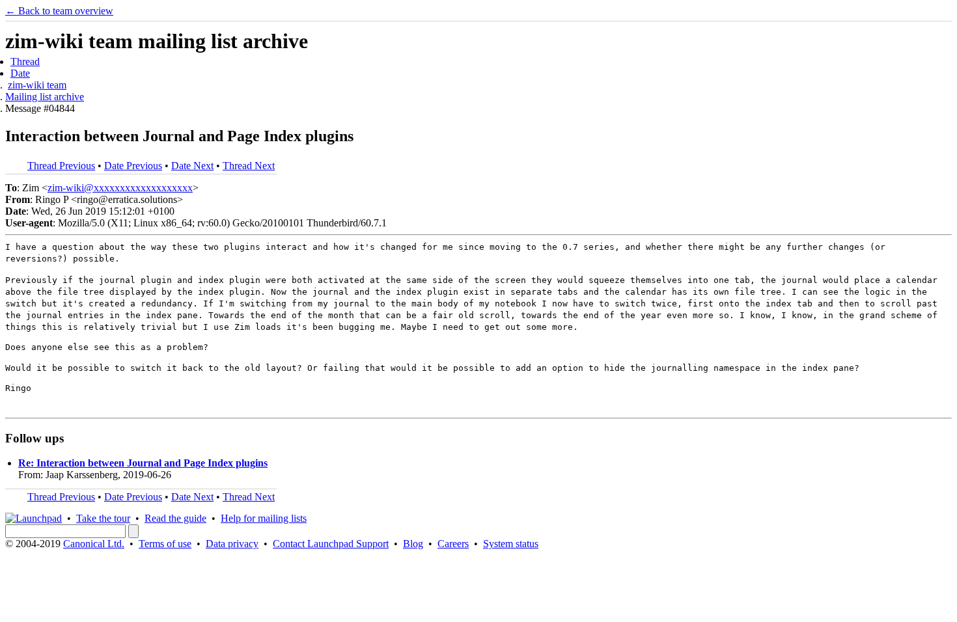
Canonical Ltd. (93, 543)
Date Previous (133, 165)
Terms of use (165, 543)
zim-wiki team (37, 84)
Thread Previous (61, 165)
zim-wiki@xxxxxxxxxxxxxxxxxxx (120, 187)
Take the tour (103, 518)
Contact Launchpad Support (331, 543)
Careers (453, 543)
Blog (413, 543)
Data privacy (232, 543)
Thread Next (249, 165)
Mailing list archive (44, 96)
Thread (25, 61)
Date (20, 73)
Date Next (192, 165)
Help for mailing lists (264, 518)
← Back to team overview (59, 10)
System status (510, 543)
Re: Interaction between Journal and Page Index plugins (143, 462)
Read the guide (175, 518)
